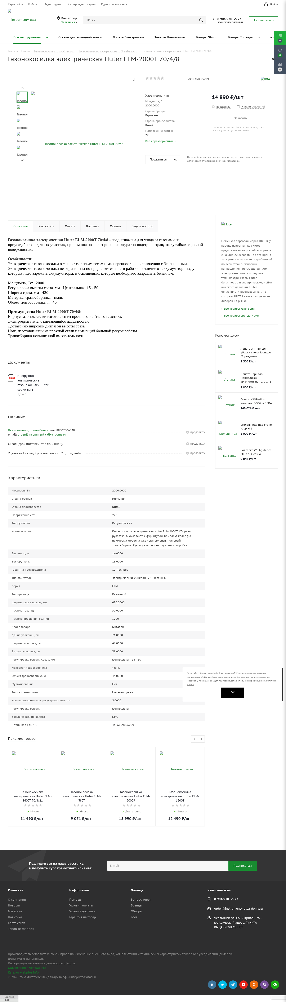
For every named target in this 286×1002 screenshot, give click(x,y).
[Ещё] (271, 37)
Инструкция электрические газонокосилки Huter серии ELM (32, 383)
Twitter (222, 984)
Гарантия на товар (82, 917)
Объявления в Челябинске (27, 968)
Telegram (233, 984)
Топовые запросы (21, 929)
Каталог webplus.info (23, 972)
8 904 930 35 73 (229, 19)
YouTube (243, 984)
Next (22, 160)
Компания (15, 890)
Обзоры (136, 911)
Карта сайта (16, 923)
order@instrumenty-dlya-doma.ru (42, 434)
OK (233, 692)
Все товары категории (239, 308)
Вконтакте (212, 984)
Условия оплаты (81, 905)
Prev (22, 88)
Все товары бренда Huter (241, 315)
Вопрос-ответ (141, 899)
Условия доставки (82, 911)
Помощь (75, 899)
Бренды (136, 905)
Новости (14, 905)
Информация (79, 890)
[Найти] (201, 20)
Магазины (15, 911)
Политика (15, 917)
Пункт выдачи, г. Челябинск (28, 430)
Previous (194, 739)
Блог (134, 917)
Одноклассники (254, 984)
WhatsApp (275, 984)
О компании (17, 899)
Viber (264, 984)
